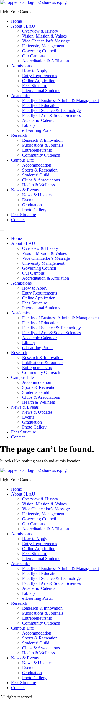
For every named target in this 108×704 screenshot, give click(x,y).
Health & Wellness (38, 185)
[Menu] (2, 230)
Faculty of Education (40, 105)
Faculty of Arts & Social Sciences (51, 115)
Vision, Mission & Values (44, 36)
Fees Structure (34, 85)
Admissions (21, 65)
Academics (20, 95)
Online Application (38, 80)
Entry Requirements (39, 75)
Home (16, 21)
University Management (43, 46)
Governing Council (39, 51)
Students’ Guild (35, 175)
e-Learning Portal (37, 130)
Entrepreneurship (37, 150)
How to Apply (34, 70)
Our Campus (33, 55)
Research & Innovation (42, 140)
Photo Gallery (34, 209)
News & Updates (37, 194)
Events (28, 199)
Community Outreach (41, 155)
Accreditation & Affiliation (45, 60)
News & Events (25, 190)
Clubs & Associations (41, 180)
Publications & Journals (42, 145)
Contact (18, 219)
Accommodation (36, 165)
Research (19, 135)
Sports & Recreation (40, 170)
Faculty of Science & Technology (51, 110)
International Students (41, 90)
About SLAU (23, 26)
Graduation (32, 204)
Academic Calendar (39, 120)
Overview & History (40, 31)
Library (28, 125)
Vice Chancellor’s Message (46, 41)
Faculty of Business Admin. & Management (60, 100)
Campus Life (22, 160)
